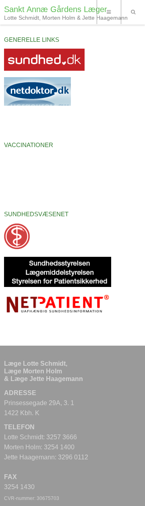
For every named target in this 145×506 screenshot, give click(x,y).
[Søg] (133, 12)
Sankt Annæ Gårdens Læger (55, 9)
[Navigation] (109, 12)
